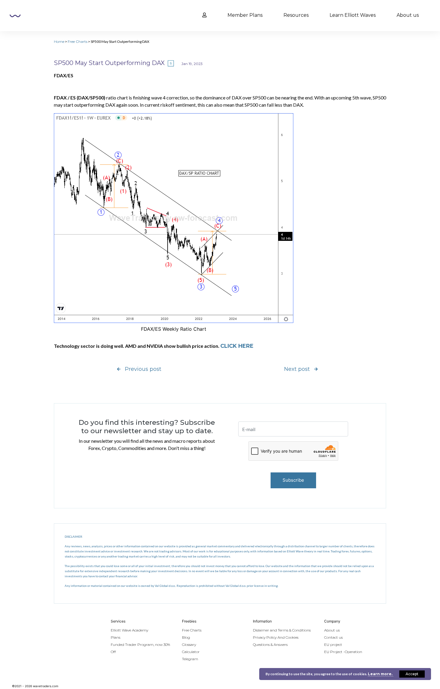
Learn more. (380, 674)
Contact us (333, 637)
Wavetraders (15, 15)
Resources (296, 15)
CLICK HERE (237, 346)
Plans (115, 637)
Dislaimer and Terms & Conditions (282, 630)
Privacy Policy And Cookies (275, 637)
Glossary (189, 644)
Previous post (143, 369)
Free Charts (77, 41)
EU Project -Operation (343, 651)
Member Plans (245, 15)
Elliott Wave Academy (129, 630)
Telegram (190, 659)
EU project (333, 644)
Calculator (191, 651)
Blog (186, 637)
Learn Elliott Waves (353, 15)
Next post (297, 369)
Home (59, 41)
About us (408, 15)
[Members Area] (204, 15)
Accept (412, 674)
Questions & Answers (270, 644)
